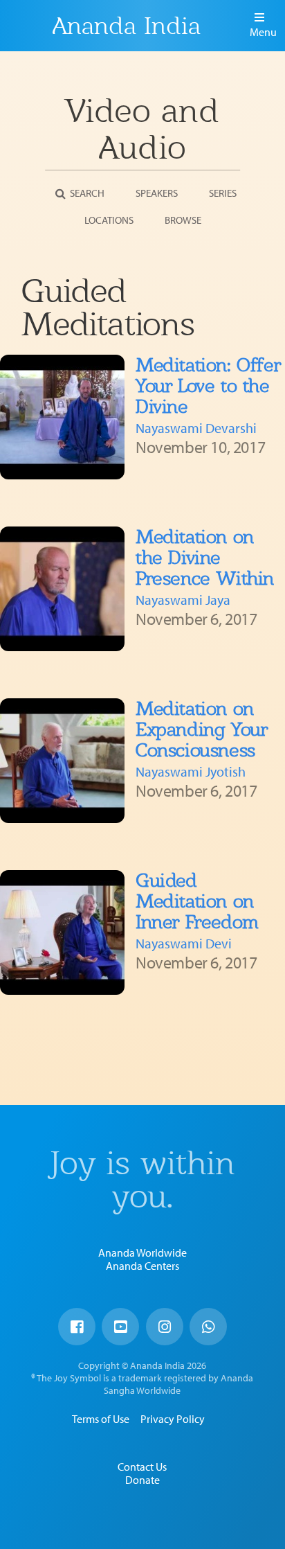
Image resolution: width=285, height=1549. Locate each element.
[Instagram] (164, 1326)
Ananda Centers (142, 1266)
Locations (109, 220)
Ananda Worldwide (142, 1252)
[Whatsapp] (208, 1326)
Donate (142, 1480)
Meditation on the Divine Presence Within (205, 557)
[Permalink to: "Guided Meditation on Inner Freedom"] (62, 932)
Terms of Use (100, 1419)
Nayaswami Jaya (183, 599)
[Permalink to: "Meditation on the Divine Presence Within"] (62, 588)
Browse (183, 220)
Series (223, 193)
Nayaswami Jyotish (191, 771)
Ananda (28, 26)
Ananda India (127, 25)
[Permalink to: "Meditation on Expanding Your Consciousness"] (62, 760)
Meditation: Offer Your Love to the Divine (208, 385)
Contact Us (142, 1466)
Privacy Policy (172, 1419)
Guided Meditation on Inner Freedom (197, 901)
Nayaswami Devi (184, 943)
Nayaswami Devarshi (196, 427)
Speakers (157, 193)
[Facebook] (76, 1326)
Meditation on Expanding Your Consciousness (201, 729)
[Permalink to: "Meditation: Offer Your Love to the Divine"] (62, 417)
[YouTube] (120, 1326)
